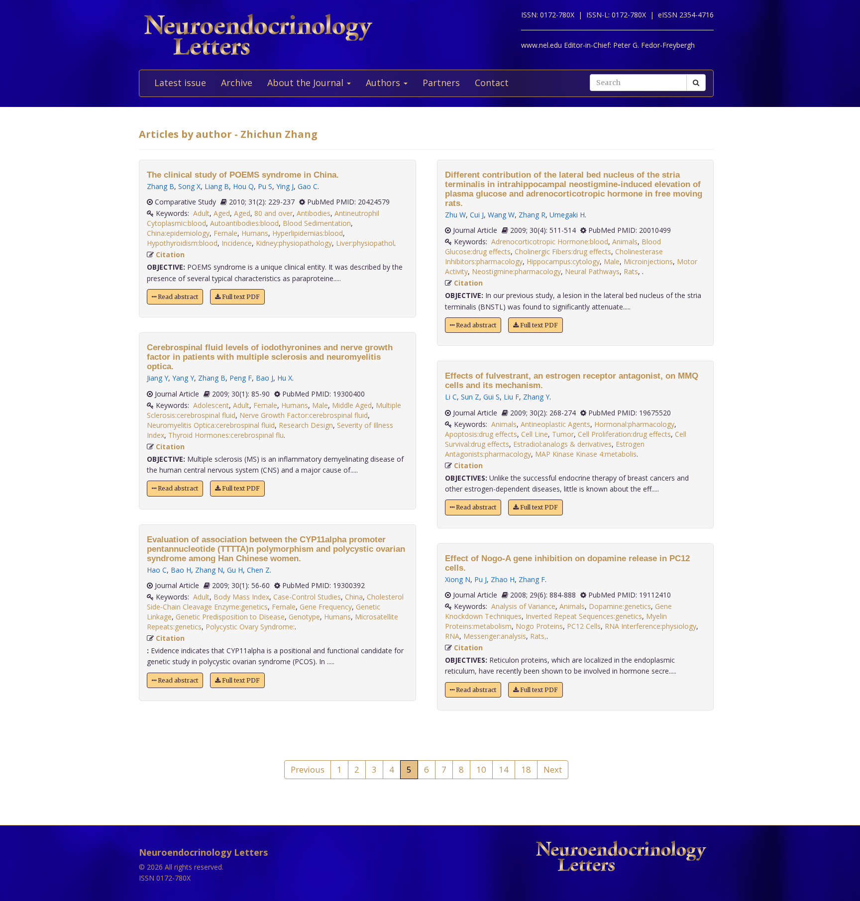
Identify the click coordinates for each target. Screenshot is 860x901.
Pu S (265, 186)
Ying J (285, 186)
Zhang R (532, 214)
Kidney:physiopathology (294, 243)
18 (526, 769)
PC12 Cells (584, 626)
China (354, 596)
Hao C (157, 570)
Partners (441, 83)
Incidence (236, 243)
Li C (451, 396)
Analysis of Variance (523, 606)
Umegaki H (567, 214)
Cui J (477, 214)
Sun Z (470, 396)
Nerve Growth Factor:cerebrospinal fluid (303, 415)
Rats (631, 271)
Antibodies (313, 213)
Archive (236, 83)
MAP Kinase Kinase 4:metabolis (586, 454)
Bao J (264, 378)
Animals (625, 241)
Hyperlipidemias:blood (307, 233)
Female (225, 233)
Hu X (284, 378)
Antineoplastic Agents (555, 424)
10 (481, 769)
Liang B (217, 186)
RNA (452, 636)
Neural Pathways (592, 271)
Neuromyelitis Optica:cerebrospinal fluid (211, 425)
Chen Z (258, 570)
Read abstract (177, 296)
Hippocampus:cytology (563, 261)
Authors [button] (384, 83)
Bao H (181, 570)
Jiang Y (157, 378)
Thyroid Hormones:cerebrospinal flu (226, 435)
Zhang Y (536, 396)
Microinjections (648, 261)
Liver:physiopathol (365, 243)
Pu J (480, 579)
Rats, (538, 636)
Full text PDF (240, 296)
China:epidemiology (178, 233)
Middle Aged (352, 405)
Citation (170, 254)
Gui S (491, 396)
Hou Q (243, 186)
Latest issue (180, 83)
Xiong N (457, 579)
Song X (189, 186)
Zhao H (503, 579)
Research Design (306, 425)
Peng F (240, 378)
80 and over (273, 213)
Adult (201, 213)
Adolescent (211, 405)
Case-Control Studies (307, 596)
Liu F (511, 396)
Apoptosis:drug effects (481, 434)
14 (504, 769)
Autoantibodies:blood (244, 223)
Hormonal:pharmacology (634, 424)
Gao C (308, 186)
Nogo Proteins (539, 626)
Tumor (563, 434)
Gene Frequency (326, 606)
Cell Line (534, 434)
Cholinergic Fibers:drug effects (563, 251)
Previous (307, 769)
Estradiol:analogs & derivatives (562, 444)
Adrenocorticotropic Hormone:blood (549, 241)
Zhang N (209, 570)
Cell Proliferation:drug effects (624, 434)
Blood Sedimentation (317, 223)
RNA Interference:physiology (650, 626)
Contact (492, 83)
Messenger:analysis (494, 636)
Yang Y (183, 378)
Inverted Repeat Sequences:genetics (584, 616)
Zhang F (532, 579)
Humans (254, 233)
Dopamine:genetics (620, 606)
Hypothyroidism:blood (182, 243)
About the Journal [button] (306, 83)
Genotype (304, 616)
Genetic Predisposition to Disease (230, 616)
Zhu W (455, 214)
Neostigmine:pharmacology (516, 271)
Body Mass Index (241, 596)
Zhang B (160, 186)
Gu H (235, 570)
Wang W (501, 214)
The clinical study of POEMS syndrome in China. (243, 175)
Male (320, 405)
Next (552, 769)
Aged (222, 213)
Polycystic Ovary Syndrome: (250, 626)
